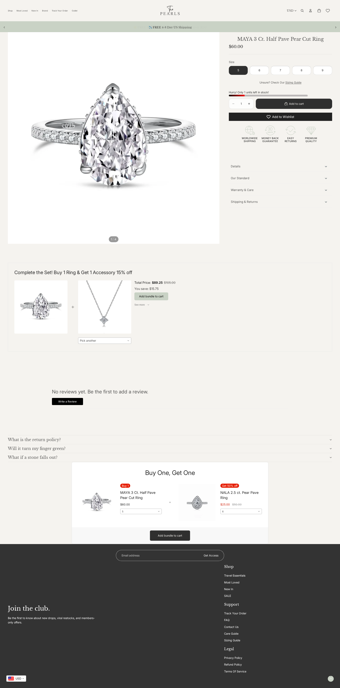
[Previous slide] (4, 27)
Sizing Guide (293, 82)
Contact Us (231, 626)
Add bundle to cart (170, 535)
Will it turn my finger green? (37, 448)
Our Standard (240, 178)
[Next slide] (335, 27)
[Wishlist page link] (328, 11)
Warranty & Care (242, 190)
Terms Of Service (235, 671)
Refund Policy (233, 664)
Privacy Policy (233, 657)
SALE (227, 595)
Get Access (211, 555)
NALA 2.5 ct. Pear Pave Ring (239, 495)
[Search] (302, 10)
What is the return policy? (34, 439)
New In (228, 589)
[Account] (310, 10)
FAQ (227, 620)
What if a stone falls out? (32, 457)
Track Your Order (235, 613)
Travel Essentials (234, 575)
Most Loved (231, 582)
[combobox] (104, 341)
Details (235, 166)
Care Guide (231, 633)
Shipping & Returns (244, 202)
